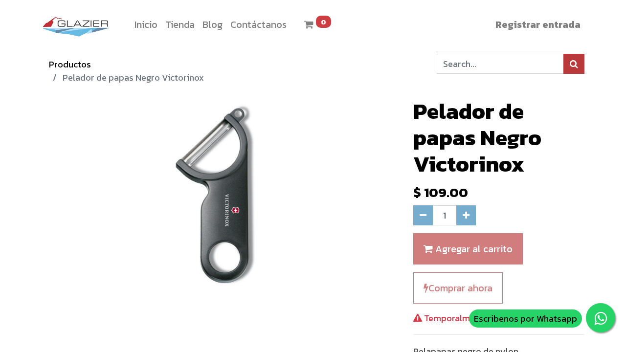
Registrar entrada (538, 24)
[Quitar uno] (423, 215)
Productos (70, 64)
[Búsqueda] (573, 64)
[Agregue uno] (466, 215)
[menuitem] (146, 24)
